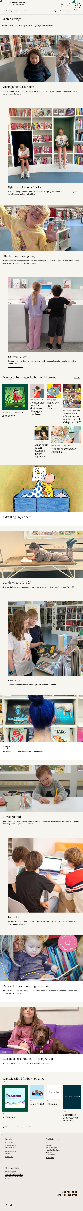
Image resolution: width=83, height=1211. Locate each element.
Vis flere (77, 377)
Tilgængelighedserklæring (14, 1177)
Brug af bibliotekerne (53, 1150)
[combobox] (29, 10)
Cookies (7, 1179)
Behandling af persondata (14, 1174)
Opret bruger (50, 1143)
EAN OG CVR (9, 1156)
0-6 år (26, 1127)
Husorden (49, 1152)
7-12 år (31, 1127)
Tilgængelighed (10, 1172)
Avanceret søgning (65, 11)
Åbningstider (50, 1155)
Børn (35, 1127)
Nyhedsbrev (50, 1157)
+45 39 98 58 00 (10, 1151)
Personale (49, 1145)
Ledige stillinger (51, 1148)
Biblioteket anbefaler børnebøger (14, 1127)
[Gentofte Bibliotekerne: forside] (67, 1193)
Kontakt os (8, 1154)
